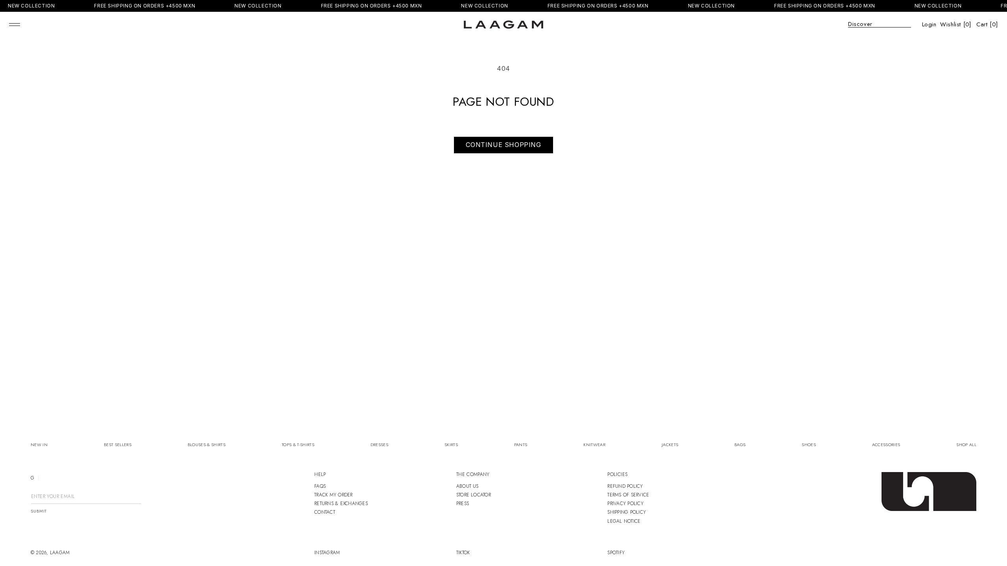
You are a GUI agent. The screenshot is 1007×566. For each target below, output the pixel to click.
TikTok (463, 552)
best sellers (117, 445)
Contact (324, 512)
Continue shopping (503, 145)
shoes (809, 445)
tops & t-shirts (298, 445)
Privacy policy (625, 503)
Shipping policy (626, 512)
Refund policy (625, 486)
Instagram (327, 552)
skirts (451, 445)
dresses (379, 445)
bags (739, 445)
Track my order (333, 495)
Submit (39, 511)
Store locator (473, 495)
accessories (886, 445)
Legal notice (623, 521)
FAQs (320, 486)
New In (39, 445)
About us (467, 486)
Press (462, 503)
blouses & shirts (206, 445)
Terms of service (628, 495)
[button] (14, 24)
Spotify (616, 552)
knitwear (594, 445)
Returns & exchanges (341, 503)
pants (520, 445)
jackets (670, 445)
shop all (966, 445)
